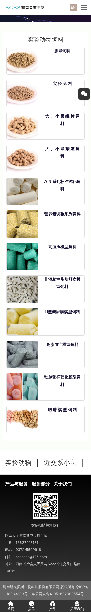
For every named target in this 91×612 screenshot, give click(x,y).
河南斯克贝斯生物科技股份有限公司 (31, 587)
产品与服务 (16, 483)
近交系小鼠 (60, 463)
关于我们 (63, 483)
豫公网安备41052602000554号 (58, 594)
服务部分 (41, 483)
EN (73, 7)
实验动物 (18, 463)
